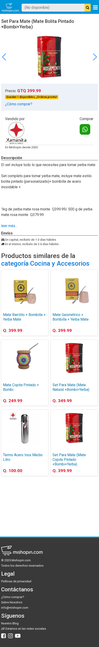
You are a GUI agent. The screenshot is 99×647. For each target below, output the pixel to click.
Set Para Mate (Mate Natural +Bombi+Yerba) (70, 387)
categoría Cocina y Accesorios (45, 263)
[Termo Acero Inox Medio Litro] (24, 428)
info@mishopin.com (14, 607)
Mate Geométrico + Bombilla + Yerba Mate (70, 317)
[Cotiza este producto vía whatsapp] (85, 129)
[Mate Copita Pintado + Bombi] (24, 358)
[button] (95, 57)
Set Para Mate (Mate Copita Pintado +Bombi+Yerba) (69, 459)
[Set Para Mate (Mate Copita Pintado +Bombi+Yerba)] (74, 428)
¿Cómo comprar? (18, 104)
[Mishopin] (10, 7)
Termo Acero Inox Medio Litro (23, 457)
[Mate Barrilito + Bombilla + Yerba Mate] (24, 287)
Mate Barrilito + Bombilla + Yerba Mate (24, 317)
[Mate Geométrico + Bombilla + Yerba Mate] (74, 287)
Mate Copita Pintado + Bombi (21, 387)
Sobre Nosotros (11, 602)
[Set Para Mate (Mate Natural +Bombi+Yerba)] (74, 358)
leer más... (9, 226)
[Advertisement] (24, 503)
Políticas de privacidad (16, 581)
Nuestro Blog (10, 623)
